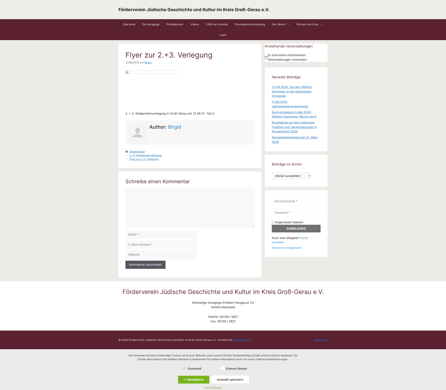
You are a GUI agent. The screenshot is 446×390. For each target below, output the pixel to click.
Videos (194, 24)
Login (223, 34)
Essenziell (194, 368)
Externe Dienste (236, 368)
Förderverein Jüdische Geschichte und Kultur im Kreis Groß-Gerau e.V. (194, 9)
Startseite (129, 24)
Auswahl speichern (230, 379)
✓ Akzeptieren (193, 379)
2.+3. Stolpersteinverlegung (145, 155)
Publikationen (175, 24)
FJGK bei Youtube (217, 24)
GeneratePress (242, 340)
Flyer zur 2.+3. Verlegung (144, 159)
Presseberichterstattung (250, 24)
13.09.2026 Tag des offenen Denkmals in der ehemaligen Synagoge (292, 91)
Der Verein (278, 24)
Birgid (174, 127)
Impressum (321, 340)
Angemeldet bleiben (288, 222)
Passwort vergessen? (287, 247)
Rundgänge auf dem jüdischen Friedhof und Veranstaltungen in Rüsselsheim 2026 (294, 127)
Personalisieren (213, 387)
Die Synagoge (151, 24)
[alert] (296, 57)
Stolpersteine (137, 151)
